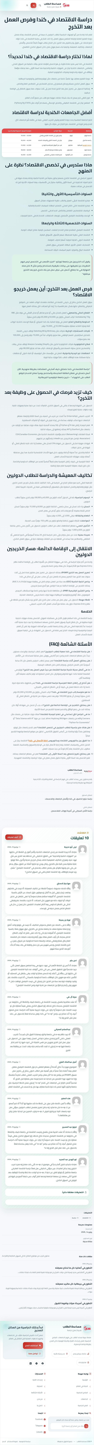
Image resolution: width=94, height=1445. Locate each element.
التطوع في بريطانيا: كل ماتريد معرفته (74, 1284)
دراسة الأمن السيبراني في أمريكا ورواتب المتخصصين (71, 811)
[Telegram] (36, 1363)
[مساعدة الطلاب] (66, 5)
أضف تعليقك (12, 837)
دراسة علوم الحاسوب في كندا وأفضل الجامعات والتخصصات (68, 799)
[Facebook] (42, 1363)
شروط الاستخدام (12, 1441)
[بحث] (86, 1426)
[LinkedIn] (30, 1363)
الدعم (4, 1441)
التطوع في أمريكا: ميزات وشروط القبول (73, 1303)
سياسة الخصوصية (24, 1441)
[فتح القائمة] (27, 5)
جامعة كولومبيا (87, 145)
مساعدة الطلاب (52, 4)
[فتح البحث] (40, 5)
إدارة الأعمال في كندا (38, 740)
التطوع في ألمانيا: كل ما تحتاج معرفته (73, 1268)
